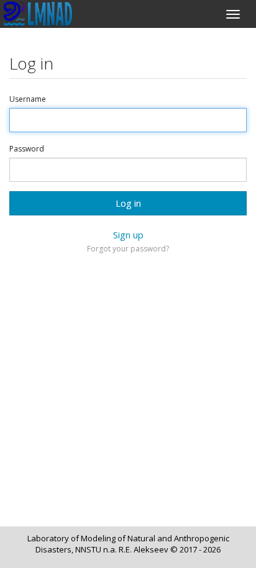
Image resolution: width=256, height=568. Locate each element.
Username (27, 99)
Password (26, 149)
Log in (128, 203)
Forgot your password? (128, 248)
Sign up (128, 234)
